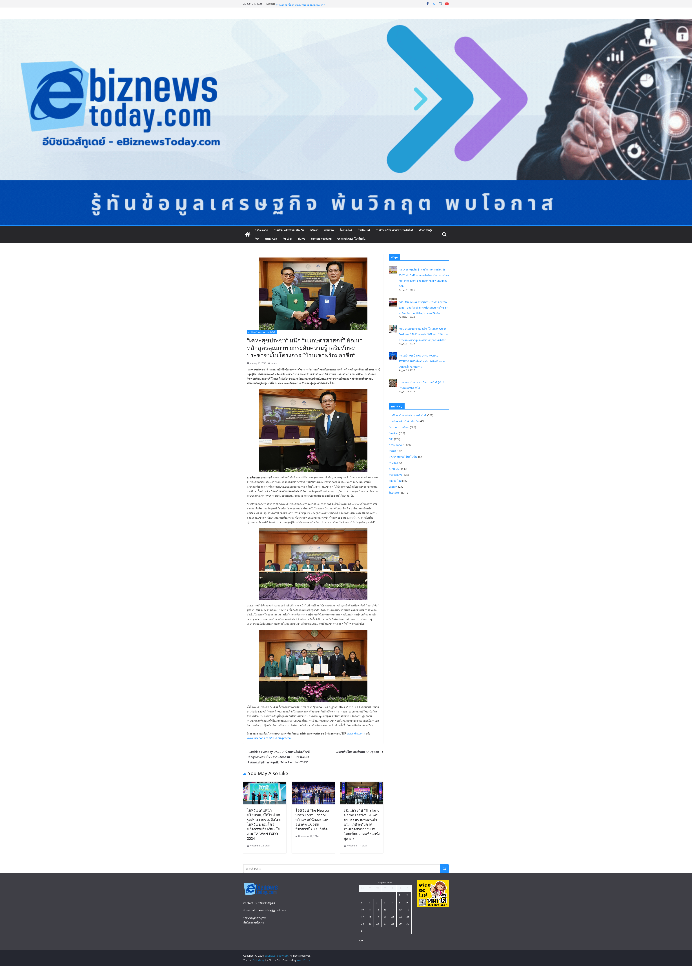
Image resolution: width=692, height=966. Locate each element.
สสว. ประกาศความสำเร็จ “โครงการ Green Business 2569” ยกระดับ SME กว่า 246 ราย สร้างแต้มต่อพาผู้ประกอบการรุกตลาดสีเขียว (423, 334)
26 (377, 923)
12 (377, 909)
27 (385, 923)
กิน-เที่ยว (287, 238)
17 (362, 916)
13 (385, 909)
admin (274, 363)
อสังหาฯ (314, 230)
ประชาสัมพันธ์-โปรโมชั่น (351, 238)
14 (392, 909)
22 (400, 916)
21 (392, 916)
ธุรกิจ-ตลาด (261, 230)
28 (392, 923)
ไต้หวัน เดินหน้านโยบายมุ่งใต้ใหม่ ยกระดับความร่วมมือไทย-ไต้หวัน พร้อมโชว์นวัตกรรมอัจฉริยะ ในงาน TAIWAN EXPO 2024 (264, 824)
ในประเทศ (364, 230)
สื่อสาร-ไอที (346, 230)
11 (370, 909)
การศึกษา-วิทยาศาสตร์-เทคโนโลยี (394, 230)
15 (400, 909)
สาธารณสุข (425, 230)
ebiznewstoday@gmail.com (269, 910)
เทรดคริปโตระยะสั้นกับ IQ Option (357, 752)
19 (377, 916)
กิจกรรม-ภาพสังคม (321, 238)
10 (362, 909)
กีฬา (257, 238)
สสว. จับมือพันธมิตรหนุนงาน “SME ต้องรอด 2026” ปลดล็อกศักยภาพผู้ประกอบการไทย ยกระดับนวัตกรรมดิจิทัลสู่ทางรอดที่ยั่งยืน (423, 307)
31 (362, 930)
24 (362, 923)
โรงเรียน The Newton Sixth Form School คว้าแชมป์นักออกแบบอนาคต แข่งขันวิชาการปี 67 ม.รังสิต (312, 819)
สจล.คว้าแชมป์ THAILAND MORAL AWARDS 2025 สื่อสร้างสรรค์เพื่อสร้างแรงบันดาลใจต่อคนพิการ (422, 361)
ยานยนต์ (329, 230)
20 (385, 916)
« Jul (361, 940)
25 (370, 923)
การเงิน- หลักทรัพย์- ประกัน (289, 230)
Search (444, 868)
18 (370, 916)
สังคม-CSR (271, 238)
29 (400, 923)
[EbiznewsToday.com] (346, 21)
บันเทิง (301, 238)
